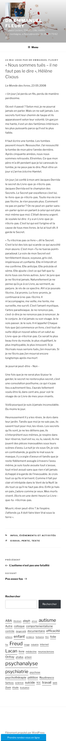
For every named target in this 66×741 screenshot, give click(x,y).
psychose (35, 672)
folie (53, 636)
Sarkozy (9, 682)
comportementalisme (39, 626)
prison (28, 657)
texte (36, 541)
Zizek (8, 687)
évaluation (24, 688)
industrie (35, 644)
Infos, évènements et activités (33, 535)
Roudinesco (46, 677)
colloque (19, 626)
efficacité (53, 631)
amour (34, 621)
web (55, 682)
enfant (19, 636)
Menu (35, 47)
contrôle (9, 631)
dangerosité (21, 631)
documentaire (36, 631)
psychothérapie (15, 677)
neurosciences (46, 651)
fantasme (40, 637)
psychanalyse (21, 663)
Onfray (9, 657)
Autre (8, 626)
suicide (30, 682)
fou (6, 644)
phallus (19, 657)
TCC (38, 682)
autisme (47, 620)
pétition (33, 677)
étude (15, 687)
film (47, 637)
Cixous (15, 541)
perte (26, 541)
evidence (30, 637)
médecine (31, 651)
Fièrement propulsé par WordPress (25, 732)
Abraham (17, 621)
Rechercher (12, 596)
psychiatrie (16, 671)
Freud (16, 643)
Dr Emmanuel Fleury (23, 23)
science (19, 682)
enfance (8, 637)
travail (46, 682)
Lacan (11, 650)
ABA (8, 620)
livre (21, 651)
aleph (26, 620)
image (27, 644)
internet (44, 644)
